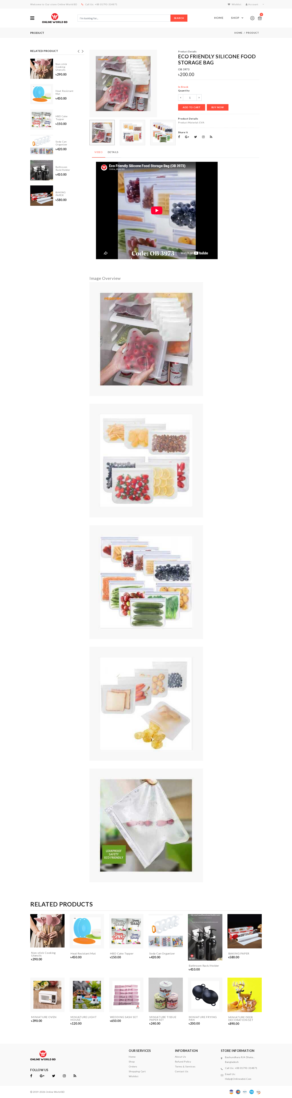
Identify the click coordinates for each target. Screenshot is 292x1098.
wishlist (236, 4)
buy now (217, 107)
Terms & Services (185, 1066)
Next (82, 50)
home (132, 1056)
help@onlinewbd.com (238, 1078)
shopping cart (137, 1071)
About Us (180, 1056)
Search (179, 18)
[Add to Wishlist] (61, 938)
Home (218, 17)
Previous (78, 50)
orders (133, 1066)
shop (132, 1061)
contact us (181, 1071)
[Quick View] (61, 944)
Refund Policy (183, 1061)
